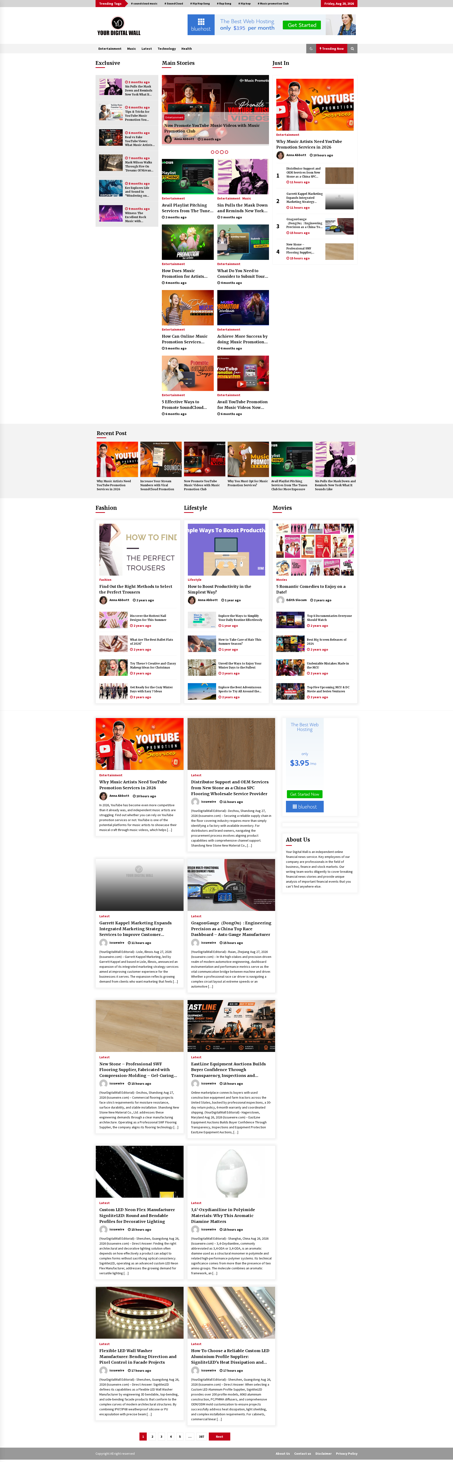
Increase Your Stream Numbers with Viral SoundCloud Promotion (157, 485)
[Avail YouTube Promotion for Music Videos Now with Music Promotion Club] (243, 373)
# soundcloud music (144, 3)
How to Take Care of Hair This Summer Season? (239, 641)
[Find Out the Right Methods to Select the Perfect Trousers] (138, 550)
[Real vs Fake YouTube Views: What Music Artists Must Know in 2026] (111, 137)
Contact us (302, 1453)
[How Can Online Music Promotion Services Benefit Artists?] (188, 307)
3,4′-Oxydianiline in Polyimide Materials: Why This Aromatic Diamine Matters (223, 1215)
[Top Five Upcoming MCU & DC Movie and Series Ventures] (290, 691)
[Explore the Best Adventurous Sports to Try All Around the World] (202, 691)
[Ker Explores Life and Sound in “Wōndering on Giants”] (111, 188)
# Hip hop (244, 3)
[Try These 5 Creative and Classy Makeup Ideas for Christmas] (113, 667)
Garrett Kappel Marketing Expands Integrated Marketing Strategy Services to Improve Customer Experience (304, 198)
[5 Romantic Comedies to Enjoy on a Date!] (315, 550)
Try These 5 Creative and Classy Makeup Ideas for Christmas (153, 665)
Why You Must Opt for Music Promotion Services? (213, 131)
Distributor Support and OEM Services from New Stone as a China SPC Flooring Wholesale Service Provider (303, 173)
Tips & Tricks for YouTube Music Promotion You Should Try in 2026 (138, 116)
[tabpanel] (215, 110)
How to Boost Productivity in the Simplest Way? (219, 589)
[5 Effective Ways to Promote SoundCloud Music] (188, 373)
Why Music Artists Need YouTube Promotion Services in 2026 (309, 144)
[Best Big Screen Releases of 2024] (290, 643)
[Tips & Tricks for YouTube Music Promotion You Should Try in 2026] (111, 112)
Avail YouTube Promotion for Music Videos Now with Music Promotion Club (242, 404)
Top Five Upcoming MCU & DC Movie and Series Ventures (328, 689)
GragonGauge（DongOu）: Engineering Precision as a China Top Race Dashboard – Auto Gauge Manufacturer (304, 223)
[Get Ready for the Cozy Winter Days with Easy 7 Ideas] (113, 691)
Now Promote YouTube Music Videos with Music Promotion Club (202, 485)
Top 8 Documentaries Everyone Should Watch (329, 618)
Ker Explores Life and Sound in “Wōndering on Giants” (137, 192)
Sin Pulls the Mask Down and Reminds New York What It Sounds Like (138, 90)
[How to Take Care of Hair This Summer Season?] (202, 643)
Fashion (106, 508)
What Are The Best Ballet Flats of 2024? (151, 641)
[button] (311, 48)
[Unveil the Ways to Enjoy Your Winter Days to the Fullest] (202, 667)
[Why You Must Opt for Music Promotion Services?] (215, 110)
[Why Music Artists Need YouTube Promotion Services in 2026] (315, 105)
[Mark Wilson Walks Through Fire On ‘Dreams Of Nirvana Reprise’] (111, 162)
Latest (147, 48)
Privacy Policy (346, 1453)
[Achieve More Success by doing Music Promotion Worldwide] (243, 307)
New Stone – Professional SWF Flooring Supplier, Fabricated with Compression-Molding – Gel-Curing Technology (303, 248)
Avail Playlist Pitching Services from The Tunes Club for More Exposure (187, 208)
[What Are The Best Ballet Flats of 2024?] (113, 643)
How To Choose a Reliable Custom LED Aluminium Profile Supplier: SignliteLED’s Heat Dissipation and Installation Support (230, 1356)
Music (131, 48)
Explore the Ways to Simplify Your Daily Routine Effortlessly (240, 618)
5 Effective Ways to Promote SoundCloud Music (182, 404)
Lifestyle (195, 508)
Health (186, 48)
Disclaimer (323, 1453)
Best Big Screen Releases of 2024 (326, 641)
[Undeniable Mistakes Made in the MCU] (290, 667)
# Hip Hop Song (200, 3)
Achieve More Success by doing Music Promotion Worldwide (242, 339)
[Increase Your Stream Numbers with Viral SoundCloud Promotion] (161, 459)
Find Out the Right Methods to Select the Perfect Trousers (135, 589)
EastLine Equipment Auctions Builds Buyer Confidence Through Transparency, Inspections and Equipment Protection (228, 1070)
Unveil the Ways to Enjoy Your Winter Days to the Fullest (239, 665)
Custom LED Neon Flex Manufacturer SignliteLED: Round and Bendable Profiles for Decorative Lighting (137, 1215)
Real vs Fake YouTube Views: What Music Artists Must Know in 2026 (138, 141)
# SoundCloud (173, 3)
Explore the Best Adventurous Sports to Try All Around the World (239, 690)
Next (352, 460)
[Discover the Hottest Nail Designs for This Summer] (113, 620)
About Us (283, 1453)
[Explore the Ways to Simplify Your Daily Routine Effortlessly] (202, 620)
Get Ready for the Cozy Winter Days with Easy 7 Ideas (151, 689)
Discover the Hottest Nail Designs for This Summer (148, 618)
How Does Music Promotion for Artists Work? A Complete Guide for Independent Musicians (186, 273)
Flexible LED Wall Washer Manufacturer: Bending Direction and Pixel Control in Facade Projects (137, 1356)
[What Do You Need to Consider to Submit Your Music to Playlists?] (243, 242)
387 (201, 1436)
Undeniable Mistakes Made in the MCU (328, 665)
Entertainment (110, 48)
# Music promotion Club (273, 3)
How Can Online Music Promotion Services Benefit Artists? (185, 339)
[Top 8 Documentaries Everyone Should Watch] (290, 620)
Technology (167, 48)
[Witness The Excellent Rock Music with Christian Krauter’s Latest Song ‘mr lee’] (111, 213)
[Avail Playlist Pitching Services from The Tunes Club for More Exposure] (188, 176)
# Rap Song (224, 3)
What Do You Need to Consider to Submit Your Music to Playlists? (241, 273)
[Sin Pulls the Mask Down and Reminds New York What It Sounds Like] (111, 87)
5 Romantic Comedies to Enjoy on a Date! (311, 589)
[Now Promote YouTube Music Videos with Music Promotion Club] (204, 459)
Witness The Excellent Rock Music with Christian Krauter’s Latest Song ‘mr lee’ (139, 217)
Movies (282, 508)
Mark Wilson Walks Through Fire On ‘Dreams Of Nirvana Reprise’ (139, 166)
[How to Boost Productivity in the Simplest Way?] (226, 550)
